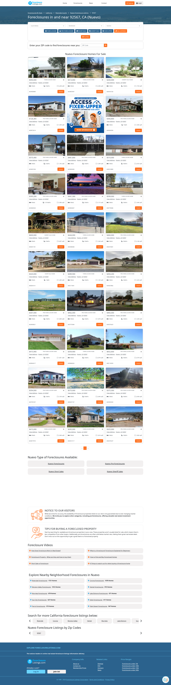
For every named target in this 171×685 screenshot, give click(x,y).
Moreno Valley (72, 621)
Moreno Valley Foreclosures (41, 587)
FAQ (99, 666)
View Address (33, 83)
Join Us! (56, 671)
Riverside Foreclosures (39, 581)
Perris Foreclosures (38, 606)
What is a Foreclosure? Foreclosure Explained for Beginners (110, 551)
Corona (55, 621)
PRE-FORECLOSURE (67, 31)
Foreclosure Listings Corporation (77, 680)
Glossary (100, 668)
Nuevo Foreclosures (56, 463)
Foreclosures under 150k (130, 668)
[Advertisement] (85, 492)
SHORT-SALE (82, 31)
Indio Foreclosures (96, 600)
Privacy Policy (109, 680)
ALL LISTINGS (121, 31)
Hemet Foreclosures (96, 587)
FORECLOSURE (51, 31)
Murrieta (104, 621)
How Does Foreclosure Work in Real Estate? (46, 551)
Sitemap (100, 664)
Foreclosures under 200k (130, 670)
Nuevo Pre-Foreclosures (115, 463)
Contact (104, 3)
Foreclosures (78, 3)
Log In (36, 671)
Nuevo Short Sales (56, 471)
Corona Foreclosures (97, 581)
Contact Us (77, 666)
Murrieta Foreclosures (39, 593)
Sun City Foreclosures (39, 600)
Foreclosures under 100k (130, 666)
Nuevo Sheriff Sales (115, 471)
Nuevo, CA (41, 83)
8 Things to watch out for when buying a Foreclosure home (110, 563)
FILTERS (86, 37)
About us (76, 664)
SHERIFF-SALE (94, 31)
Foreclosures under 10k (130, 664)
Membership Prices (79, 668)
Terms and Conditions (96, 680)
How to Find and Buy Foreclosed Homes (103, 557)
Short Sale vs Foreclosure (39, 563)
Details (61, 91)
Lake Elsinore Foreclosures (99, 593)
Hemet (89, 621)
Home (65, 3)
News (91, 3)
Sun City (138, 621)
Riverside (40, 621)
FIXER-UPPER (108, 31)
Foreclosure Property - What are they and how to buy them (51, 557)
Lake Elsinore (121, 621)
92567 (47, 83)
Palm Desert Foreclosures (98, 606)
